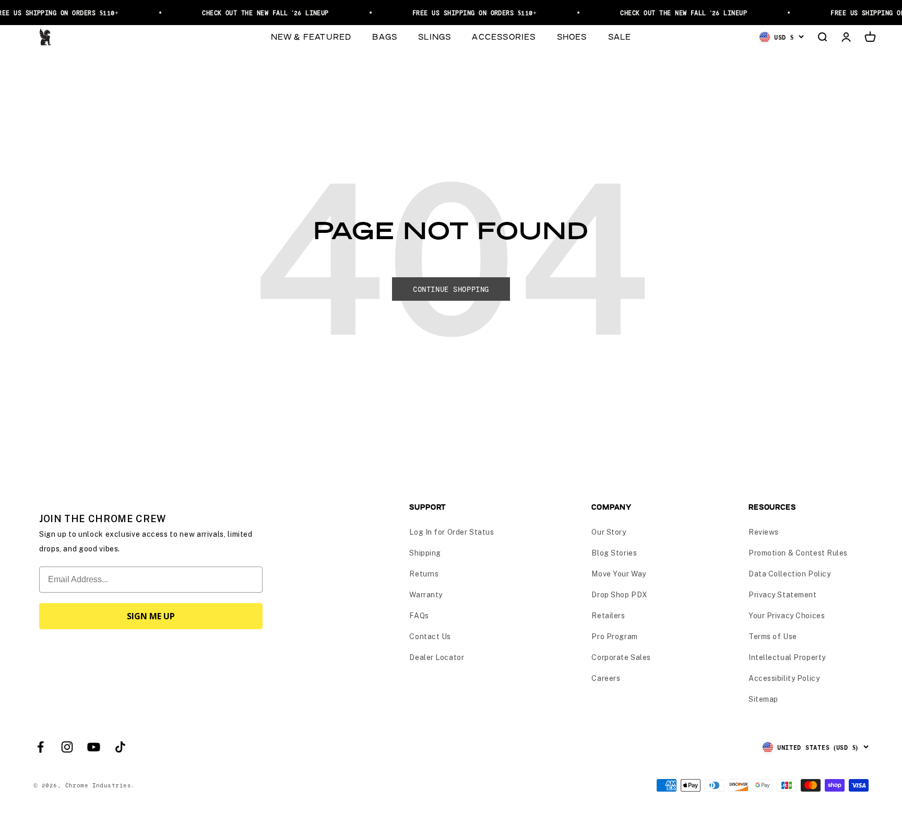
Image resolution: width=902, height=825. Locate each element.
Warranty (425, 595)
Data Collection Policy (789, 574)
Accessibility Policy (784, 678)
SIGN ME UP (151, 616)
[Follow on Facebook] (40, 747)
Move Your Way (618, 574)
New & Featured (311, 36)
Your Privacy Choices (787, 615)
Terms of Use (773, 636)
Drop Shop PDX (619, 595)
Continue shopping (451, 289)
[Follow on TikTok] (120, 747)
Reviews (764, 532)
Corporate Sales (620, 657)
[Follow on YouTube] (94, 747)
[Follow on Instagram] (67, 747)
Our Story (608, 532)
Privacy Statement (783, 595)
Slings (434, 36)
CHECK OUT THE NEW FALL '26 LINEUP (259, 12)
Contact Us (430, 636)
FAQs (419, 615)
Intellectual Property (787, 657)
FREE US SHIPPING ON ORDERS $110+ (469, 12)
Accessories (504, 36)
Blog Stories (614, 553)
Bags (384, 36)
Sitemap (763, 699)
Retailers (608, 615)
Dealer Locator (436, 657)
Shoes (572, 36)
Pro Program (614, 636)
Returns (423, 574)
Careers (605, 678)
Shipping (425, 553)
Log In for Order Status (451, 532)
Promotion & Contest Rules (798, 553)
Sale (620, 36)
